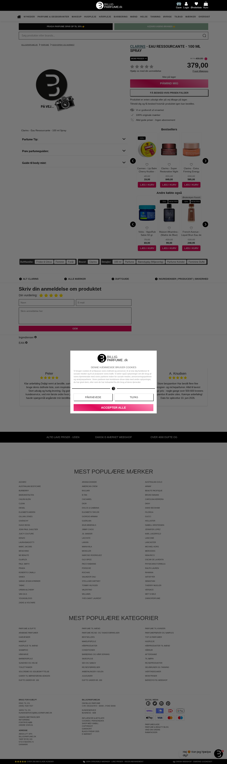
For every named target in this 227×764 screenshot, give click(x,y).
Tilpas (134, 397)
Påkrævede (93, 397)
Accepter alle (113, 407)
